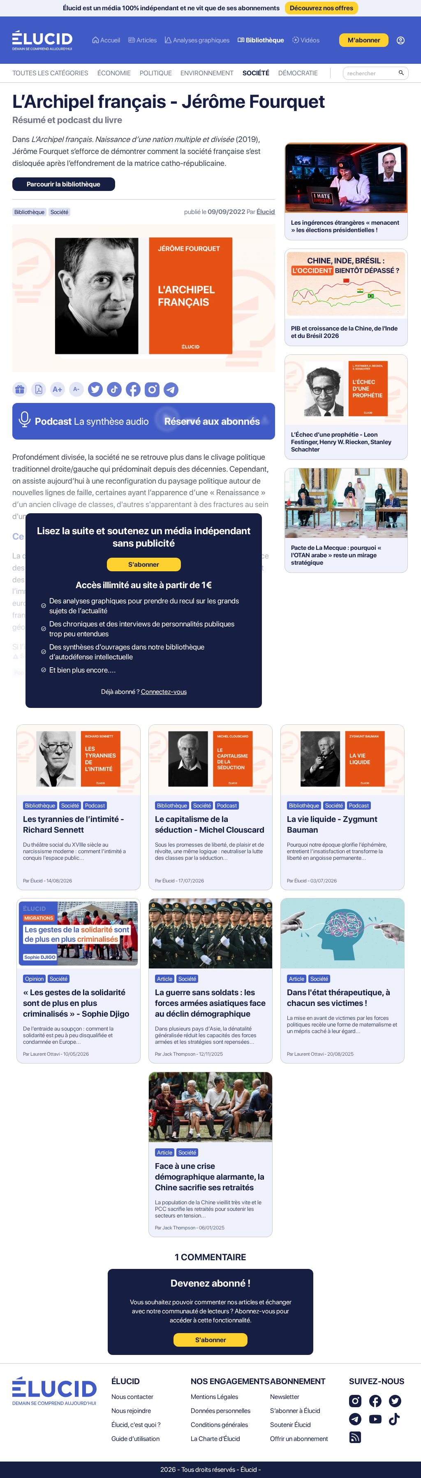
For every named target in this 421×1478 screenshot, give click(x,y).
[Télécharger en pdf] (38, 390)
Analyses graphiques (201, 40)
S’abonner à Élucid (295, 1411)
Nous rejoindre (131, 1411)
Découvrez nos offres (321, 8)
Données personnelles (220, 1411)
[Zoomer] (57, 390)
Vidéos (310, 40)
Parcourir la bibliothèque (63, 184)
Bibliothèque (265, 40)
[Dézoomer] (76, 390)
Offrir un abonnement (299, 1439)
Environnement (207, 73)
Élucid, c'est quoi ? (136, 1425)
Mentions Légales (214, 1397)
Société (256, 73)
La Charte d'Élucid (215, 1439)
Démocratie (298, 73)
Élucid (266, 212)
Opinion (34, 978)
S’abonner (143, 564)
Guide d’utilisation (135, 1439)
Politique (156, 73)
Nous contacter (132, 1397)
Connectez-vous (164, 692)
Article (164, 978)
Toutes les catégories (50, 73)
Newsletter (284, 1397)
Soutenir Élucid (290, 1425)
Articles (146, 40)
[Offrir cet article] (19, 390)
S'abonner (210, 1340)
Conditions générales (219, 1425)
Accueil (110, 40)
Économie (114, 73)
